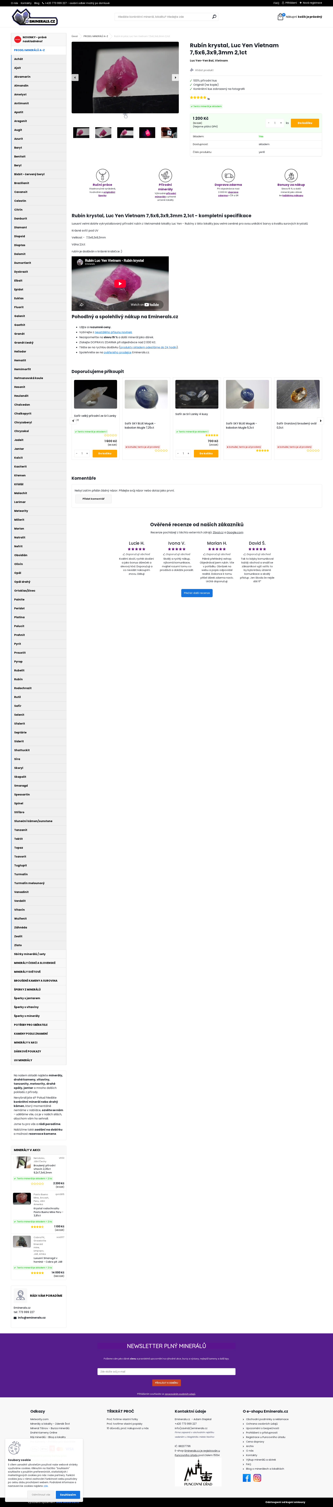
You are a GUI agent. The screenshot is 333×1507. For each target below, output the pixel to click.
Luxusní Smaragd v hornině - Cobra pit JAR (48, 1260)
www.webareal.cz (67, 1502)
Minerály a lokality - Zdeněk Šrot (50, 1423)
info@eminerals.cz (32, 1318)
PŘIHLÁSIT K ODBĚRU (166, 1382)
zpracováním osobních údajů (180, 1393)
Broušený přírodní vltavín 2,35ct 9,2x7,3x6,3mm (45, 1169)
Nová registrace (312, 3)
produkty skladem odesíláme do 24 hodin (148, 347)
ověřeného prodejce (117, 352)
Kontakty (26, 3)
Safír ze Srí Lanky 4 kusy (191, 414)
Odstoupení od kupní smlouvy (285, 1502)
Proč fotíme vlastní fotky (122, 1419)
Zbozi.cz (218, 532)
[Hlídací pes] (256, 70)
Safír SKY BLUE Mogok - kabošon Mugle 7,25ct (140, 425)
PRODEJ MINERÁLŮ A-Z (96, 36)
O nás (14, 3)
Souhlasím (68, 1495)
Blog (36, 3)
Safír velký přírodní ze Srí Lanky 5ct (95, 418)
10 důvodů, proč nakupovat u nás (128, 1428)
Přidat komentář (93, 499)
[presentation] (75, 77)
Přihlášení (291, 3)
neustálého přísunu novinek (113, 332)
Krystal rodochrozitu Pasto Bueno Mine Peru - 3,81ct (48, 1212)
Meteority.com (39, 1419)
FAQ (276, 3)
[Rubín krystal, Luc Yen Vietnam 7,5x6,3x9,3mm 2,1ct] (125, 77)
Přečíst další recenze (197, 593)
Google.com (235, 532)
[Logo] (35, 17)
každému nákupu (292, 195)
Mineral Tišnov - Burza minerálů (49, 1428)
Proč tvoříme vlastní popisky (124, 1423)
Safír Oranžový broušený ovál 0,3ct (297, 425)
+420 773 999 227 (56, 3)
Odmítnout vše (41, 1494)
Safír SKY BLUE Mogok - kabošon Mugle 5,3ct (241, 425)
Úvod (75, 36)
